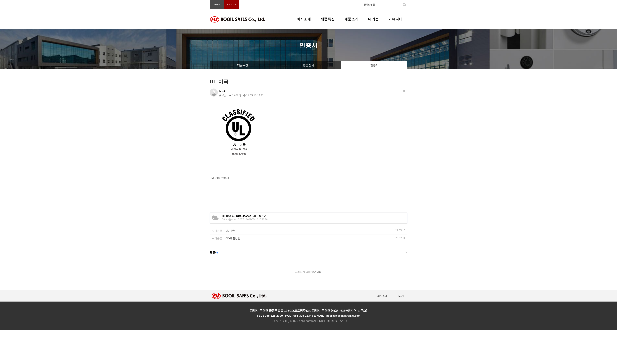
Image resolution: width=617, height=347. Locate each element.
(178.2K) (244, 216)
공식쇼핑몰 (369, 4)
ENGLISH (231, 4)
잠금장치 (308, 65)
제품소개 (351, 19)
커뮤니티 (395, 19)
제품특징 (328, 19)
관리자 (400, 295)
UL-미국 (230, 230)
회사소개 (304, 19)
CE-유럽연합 (232, 238)
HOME (217, 4)
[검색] (404, 4)
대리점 (373, 19)
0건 (224, 95)
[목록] (404, 91)
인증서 (374, 65)
